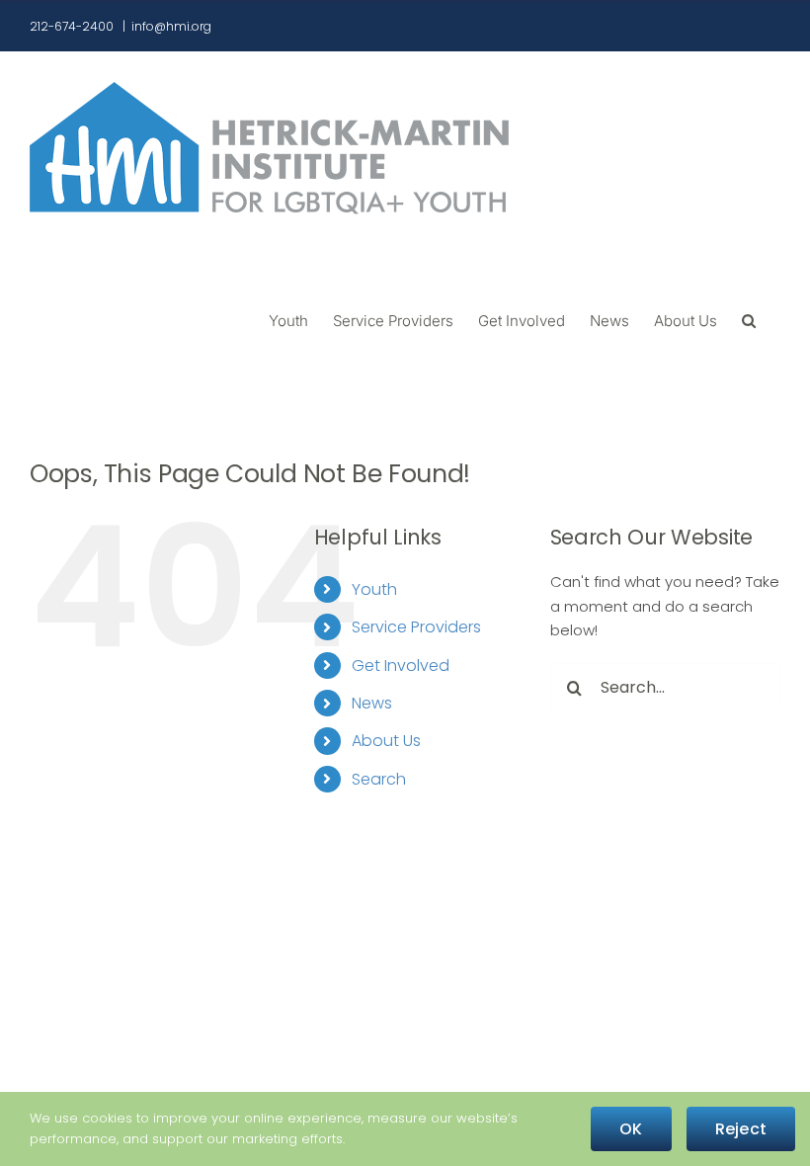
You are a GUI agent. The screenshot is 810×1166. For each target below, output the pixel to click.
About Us (386, 740)
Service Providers (416, 627)
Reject (741, 1129)
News (372, 703)
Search (379, 779)
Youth (374, 589)
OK (630, 1129)
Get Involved (400, 665)
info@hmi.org (171, 26)
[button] (749, 319)
